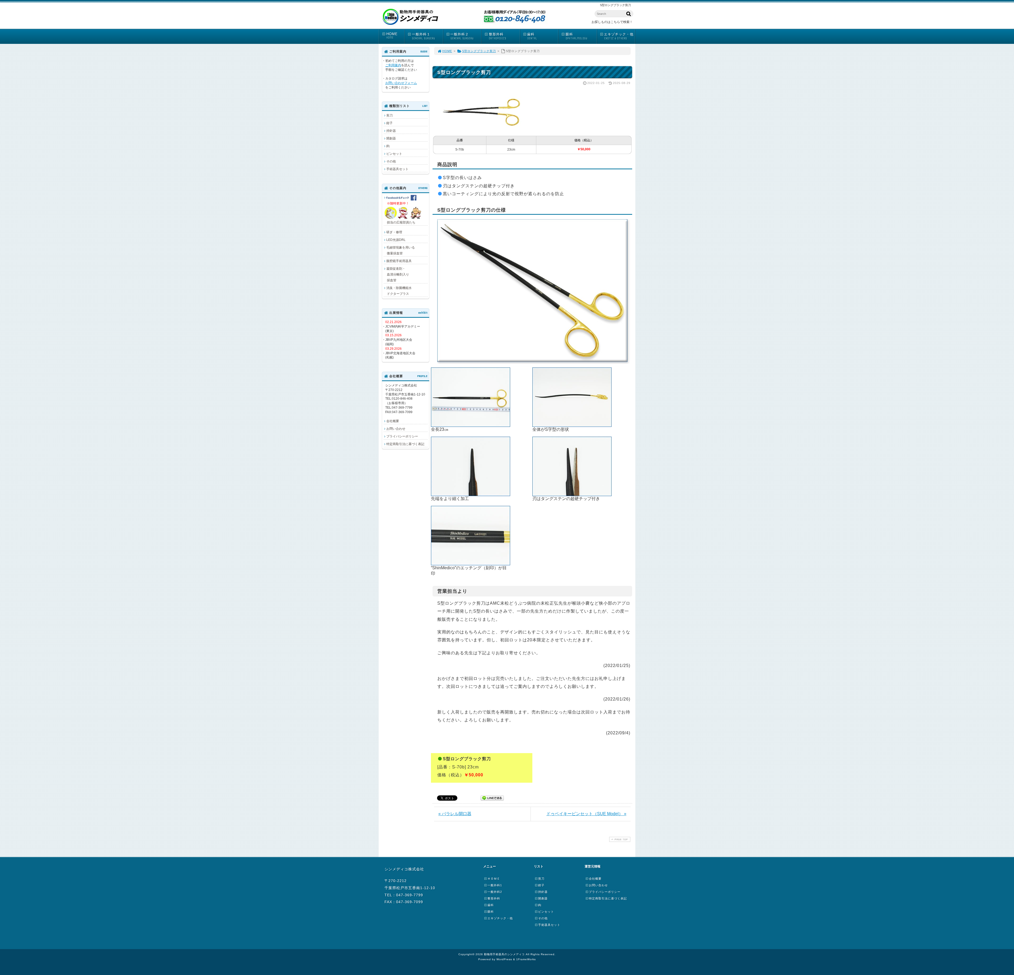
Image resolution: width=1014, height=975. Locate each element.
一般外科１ (423, 36)
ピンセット (394, 154)
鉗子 (389, 123)
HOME (392, 35)
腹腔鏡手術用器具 (399, 261)
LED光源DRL (396, 240)
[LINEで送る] (492, 797)
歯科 (532, 36)
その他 (391, 161)
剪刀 (389, 115)
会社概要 (392, 421)
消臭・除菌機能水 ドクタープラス (398, 291)
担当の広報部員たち (399, 213)
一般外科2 (494, 891)
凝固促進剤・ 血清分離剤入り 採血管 (396, 274)
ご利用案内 (393, 65)
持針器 (391, 131)
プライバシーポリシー (402, 436)
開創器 (391, 138)
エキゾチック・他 (618, 36)
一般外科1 (494, 885)
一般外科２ (461, 36)
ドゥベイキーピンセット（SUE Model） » (586, 813)
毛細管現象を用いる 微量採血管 (399, 250)
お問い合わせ (395, 429)
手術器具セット (397, 169)
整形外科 (497, 36)
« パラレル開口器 (454, 813)
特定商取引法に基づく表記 (405, 444)
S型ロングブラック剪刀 (479, 51)
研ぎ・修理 (394, 232)
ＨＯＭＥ (493, 878)
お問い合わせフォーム (401, 83)
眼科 (576, 36)
